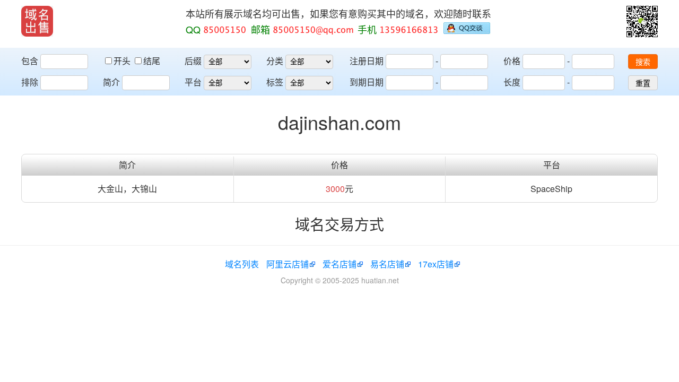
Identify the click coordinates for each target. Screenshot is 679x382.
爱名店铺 (339, 264)
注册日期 (367, 61)
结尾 (151, 61)
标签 (274, 82)
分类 (274, 61)
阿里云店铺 (287, 264)
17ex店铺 (436, 264)
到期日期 (367, 82)
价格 (511, 61)
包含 (29, 61)
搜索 (643, 62)
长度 (511, 82)
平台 (193, 82)
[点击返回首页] (37, 21)
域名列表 (242, 264)
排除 (29, 82)
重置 (643, 83)
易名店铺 (387, 264)
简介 (111, 82)
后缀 (193, 61)
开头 (123, 61)
